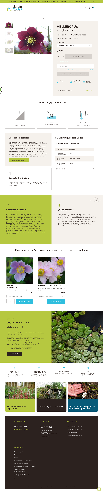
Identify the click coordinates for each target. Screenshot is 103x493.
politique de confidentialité (86, 69)
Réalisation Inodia (87, 487)
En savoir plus (88, 90)
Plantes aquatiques (20, 452)
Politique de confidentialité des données (71, 487)
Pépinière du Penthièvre (74, 435)
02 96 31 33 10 (48, 428)
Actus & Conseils (72, 432)
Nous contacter (45, 437)
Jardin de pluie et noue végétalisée (19, 470)
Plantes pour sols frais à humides (24, 466)
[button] (93, 8)
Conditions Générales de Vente (52, 487)
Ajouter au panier (78, 56)
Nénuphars (17, 455)
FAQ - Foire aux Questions (75, 426)
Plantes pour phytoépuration (23, 460)
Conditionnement (61, 42)
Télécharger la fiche (17, 160)
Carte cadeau (18, 479)
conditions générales (71, 69)
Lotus (16, 457)
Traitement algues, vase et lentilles (21, 475)
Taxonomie (60, 169)
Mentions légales (39, 487)
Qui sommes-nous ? (20, 426)
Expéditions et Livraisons (74, 429)
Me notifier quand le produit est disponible (73, 74)
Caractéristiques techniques (68, 144)
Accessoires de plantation (22, 463)
